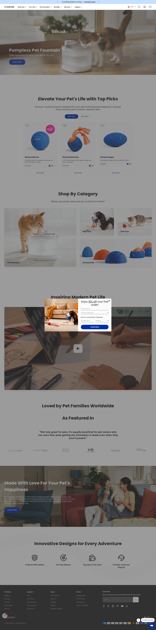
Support (78, 7)
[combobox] (95, 312)
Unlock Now (95, 327)
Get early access (89, 2)
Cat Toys (32, 7)
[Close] (109, 301)
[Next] (98, 2)
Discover (67, 7)
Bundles (57, 7)
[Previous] (57, 2)
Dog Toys (21, 7)
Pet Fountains (45, 7)
